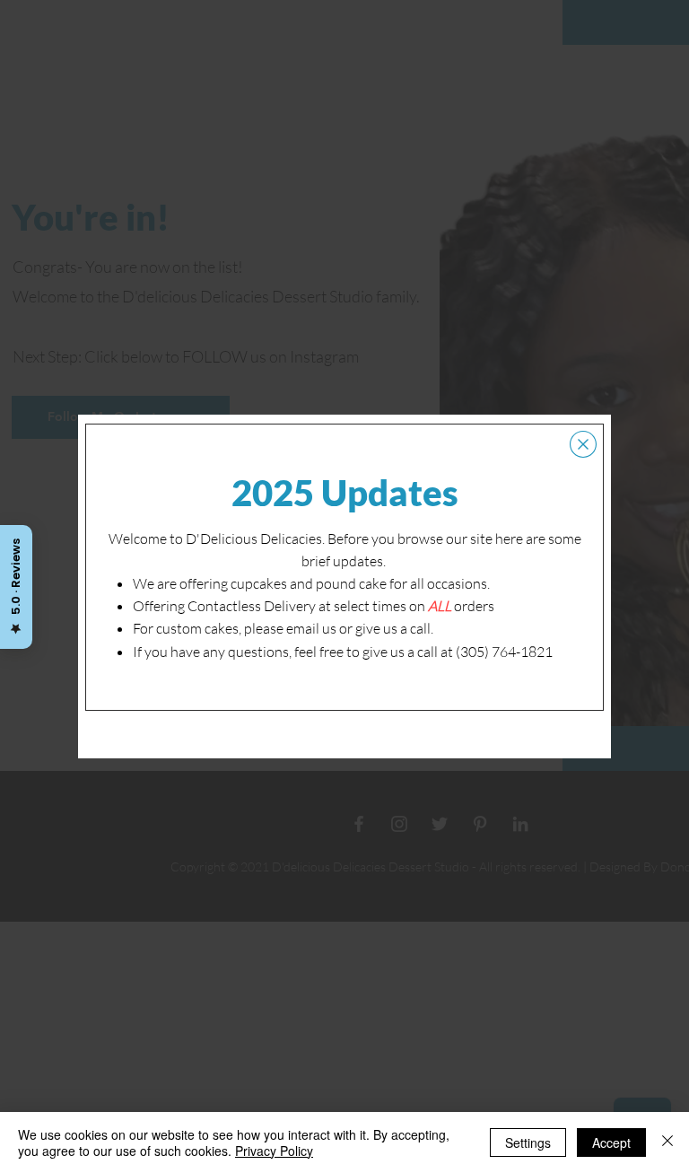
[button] (583, 444)
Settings (528, 1142)
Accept (611, 1142)
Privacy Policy (274, 1151)
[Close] (667, 1142)
